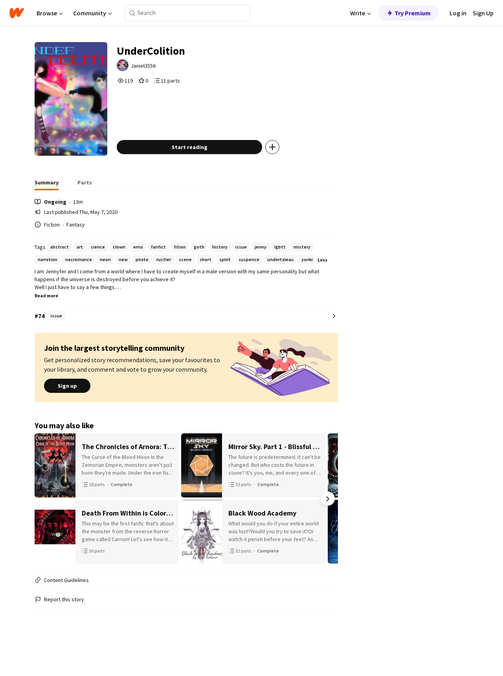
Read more (46, 295)
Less (322, 260)
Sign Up (483, 13)
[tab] (47, 184)
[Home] (16, 12)
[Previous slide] (45, 499)
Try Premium (413, 13)
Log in (458, 13)
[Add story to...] (272, 147)
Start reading (189, 147)
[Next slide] (328, 499)
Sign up (67, 385)
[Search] (132, 13)
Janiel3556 (143, 65)
